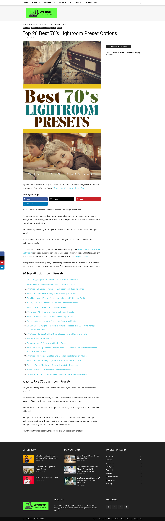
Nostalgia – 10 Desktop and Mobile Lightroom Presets (51, 284)
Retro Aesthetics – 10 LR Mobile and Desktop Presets (50, 316)
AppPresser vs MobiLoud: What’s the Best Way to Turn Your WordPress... (88, 480)
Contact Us (102, 519)
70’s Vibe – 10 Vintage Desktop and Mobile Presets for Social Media (57, 356)
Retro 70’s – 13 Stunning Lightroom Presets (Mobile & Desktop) (54, 360)
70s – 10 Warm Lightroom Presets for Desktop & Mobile (51, 321)
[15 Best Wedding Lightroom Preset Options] (28, 469)
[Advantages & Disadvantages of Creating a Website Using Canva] (28, 459)
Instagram (40, 27)
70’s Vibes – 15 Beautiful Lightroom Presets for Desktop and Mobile (57, 334)
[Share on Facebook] (2, 253)
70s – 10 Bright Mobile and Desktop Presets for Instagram (52, 365)
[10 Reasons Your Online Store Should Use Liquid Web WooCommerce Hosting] (70, 469)
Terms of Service (126, 519)
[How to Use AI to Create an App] (28, 480)
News (26, 3)
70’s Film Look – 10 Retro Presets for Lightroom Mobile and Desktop (57, 298)
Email (77, 3)
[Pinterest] (114, 507)
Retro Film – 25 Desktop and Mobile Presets (46, 307)
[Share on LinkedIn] (2, 267)
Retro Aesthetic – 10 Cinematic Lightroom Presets (49, 369)
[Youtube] (126, 507)
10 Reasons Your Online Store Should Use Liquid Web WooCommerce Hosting (87, 469)
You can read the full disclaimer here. (69, 188)
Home (24, 24)
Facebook (34, 27)
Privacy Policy (138, 519)
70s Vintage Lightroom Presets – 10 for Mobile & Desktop (52, 279)
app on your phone (80, 256)
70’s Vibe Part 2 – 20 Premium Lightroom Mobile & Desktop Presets (57, 374)
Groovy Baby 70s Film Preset (40, 338)
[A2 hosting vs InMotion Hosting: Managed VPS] (70, 459)
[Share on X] (2, 258)
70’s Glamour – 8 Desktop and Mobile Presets (47, 343)
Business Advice (91, 3)
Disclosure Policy (113, 519)
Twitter (53, 27)
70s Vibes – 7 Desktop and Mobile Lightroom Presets (50, 312)
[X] (120, 507)
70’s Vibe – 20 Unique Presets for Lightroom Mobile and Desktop (55, 289)
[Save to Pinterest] (2, 262)
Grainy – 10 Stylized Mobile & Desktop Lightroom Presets (52, 302)
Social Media (64, 3)
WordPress (48, 3)
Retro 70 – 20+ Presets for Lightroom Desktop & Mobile (51, 293)
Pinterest (47, 27)
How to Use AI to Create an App (47, 477)
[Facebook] (108, 507)
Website (35, 3)
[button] (139, 3)
